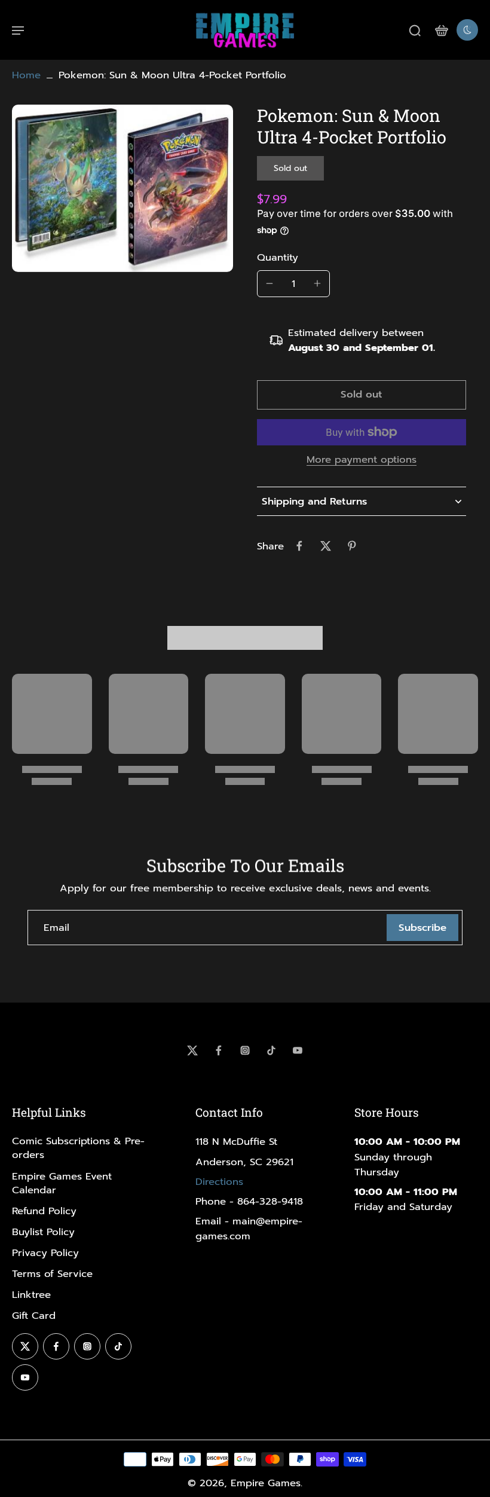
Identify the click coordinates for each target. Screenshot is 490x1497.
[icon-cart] (441, 30)
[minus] (269, 283)
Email (56, 927)
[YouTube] (297, 1050)
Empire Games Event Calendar (62, 1183)
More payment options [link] (361, 461)
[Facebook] (219, 1050)
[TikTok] (271, 1050)
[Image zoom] (122, 188)
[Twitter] (192, 1050)
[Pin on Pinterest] (352, 546)
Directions (219, 1181)
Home (26, 75)
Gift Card (34, 1315)
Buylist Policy (43, 1232)
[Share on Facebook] (299, 546)
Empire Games (266, 1482)
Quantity (277, 257)
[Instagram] (245, 1050)
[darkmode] (467, 30)
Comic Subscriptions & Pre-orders (78, 1148)
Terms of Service (52, 1274)
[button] (361, 395)
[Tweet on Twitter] (326, 546)
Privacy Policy (45, 1253)
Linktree (31, 1295)
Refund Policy (44, 1211)
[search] (415, 30)
